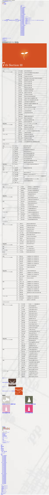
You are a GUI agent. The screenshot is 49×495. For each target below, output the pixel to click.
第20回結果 (22, 15)
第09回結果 (22, 27)
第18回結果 (22, 17)
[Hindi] (8, 428)
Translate (8, 432)
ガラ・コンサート (28, 17)
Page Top (3, 426)
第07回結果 (22, 29)
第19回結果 (22, 16)
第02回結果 (22, 34)
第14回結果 (22, 21)
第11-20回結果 (23, 14)
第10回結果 (22, 26)
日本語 (5, 4)
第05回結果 (22, 31)
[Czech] (5, 428)
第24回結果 (22, 10)
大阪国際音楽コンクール (5, 442)
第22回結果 (22, 12)
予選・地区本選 (18, 20)
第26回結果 (22, 8)
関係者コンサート (28, 20)
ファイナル (17, 21)
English (5, 3)
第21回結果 (22, 13)
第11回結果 (22, 24)
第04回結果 (22, 32)
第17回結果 (22, 18)
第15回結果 (22, 20)
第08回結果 (22, 28)
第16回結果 (22, 19)
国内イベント (27, 21)
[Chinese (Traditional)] (4, 428)
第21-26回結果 (23, 7)
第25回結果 (22, 9)
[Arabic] (2, 428)
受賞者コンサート (28, 18)
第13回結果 (22, 22)
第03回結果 (22, 33)
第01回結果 (22, 35)
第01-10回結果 (23, 25)
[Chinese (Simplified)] (3, 428)
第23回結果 (22, 11)
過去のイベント (28, 23)
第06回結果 (22, 30)
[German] (7, 428)
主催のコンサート (28, 19)
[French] (6, 428)
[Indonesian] (9, 428)
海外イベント (27, 22)
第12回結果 (22, 23)
